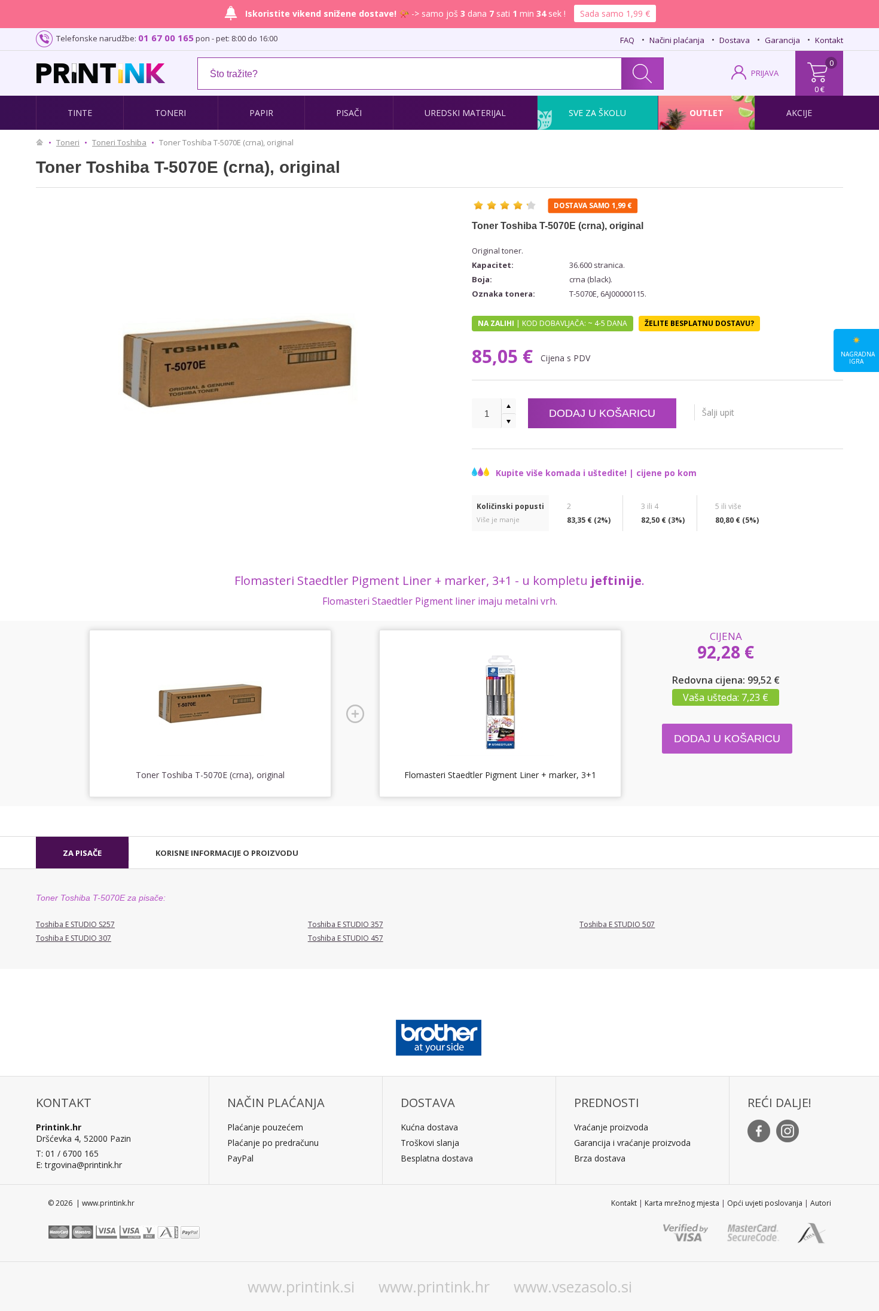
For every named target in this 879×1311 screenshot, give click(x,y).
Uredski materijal (465, 112)
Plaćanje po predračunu (273, 1142)
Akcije (799, 112)
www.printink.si (301, 1286)
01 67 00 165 (166, 38)
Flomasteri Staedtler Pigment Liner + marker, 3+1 (500, 774)
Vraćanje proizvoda (611, 1127)
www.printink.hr (434, 1286)
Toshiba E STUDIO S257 (75, 924)
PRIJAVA (765, 73)
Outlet (706, 112)
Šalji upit (718, 412)
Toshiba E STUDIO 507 (617, 924)
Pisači (349, 112)
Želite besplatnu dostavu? (699, 323)
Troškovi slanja (430, 1142)
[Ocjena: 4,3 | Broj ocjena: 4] (505, 205)
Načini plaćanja (676, 40)
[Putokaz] (42, 142)
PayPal (240, 1158)
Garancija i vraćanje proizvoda (632, 1142)
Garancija (782, 40)
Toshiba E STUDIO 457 (345, 938)
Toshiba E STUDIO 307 (73, 938)
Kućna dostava (429, 1127)
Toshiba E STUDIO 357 (345, 924)
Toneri (170, 112)
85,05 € (505, 356)
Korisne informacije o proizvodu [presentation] (226, 852)
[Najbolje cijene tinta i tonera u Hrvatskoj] (101, 73)
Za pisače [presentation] (82, 852)
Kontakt (829, 40)
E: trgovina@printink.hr (79, 1164)
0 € (819, 89)
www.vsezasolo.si (573, 1286)
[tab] (82, 853)
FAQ (627, 40)
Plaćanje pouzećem (265, 1127)
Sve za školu (597, 112)
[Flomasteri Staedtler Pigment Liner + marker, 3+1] (500, 702)
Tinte (80, 112)
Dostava (734, 40)
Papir (261, 112)
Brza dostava (599, 1158)
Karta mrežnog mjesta (682, 1203)
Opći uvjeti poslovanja (764, 1203)
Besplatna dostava (437, 1158)
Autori (820, 1203)
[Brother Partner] (438, 1035)
